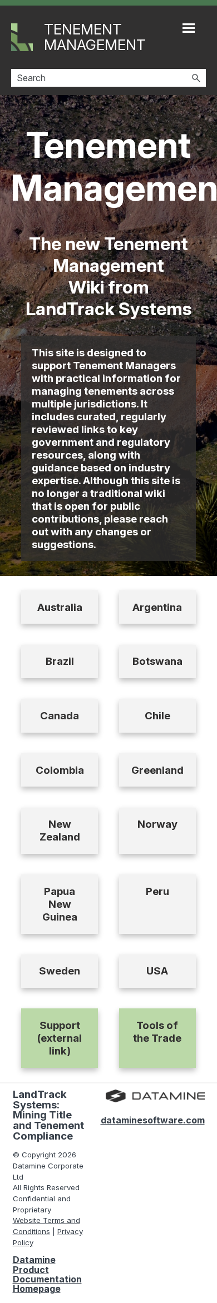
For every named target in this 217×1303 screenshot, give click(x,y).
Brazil (60, 661)
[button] (196, 78)
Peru (157, 891)
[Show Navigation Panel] (188, 27)
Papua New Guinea (59, 904)
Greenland (157, 770)
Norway (157, 824)
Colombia (60, 770)
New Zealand (60, 830)
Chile (157, 715)
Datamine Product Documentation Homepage (47, 1274)
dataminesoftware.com (153, 1120)
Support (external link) (59, 1038)
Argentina (157, 607)
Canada (59, 715)
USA (157, 970)
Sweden (59, 970)
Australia (59, 607)
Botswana (157, 661)
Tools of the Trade (157, 1032)
